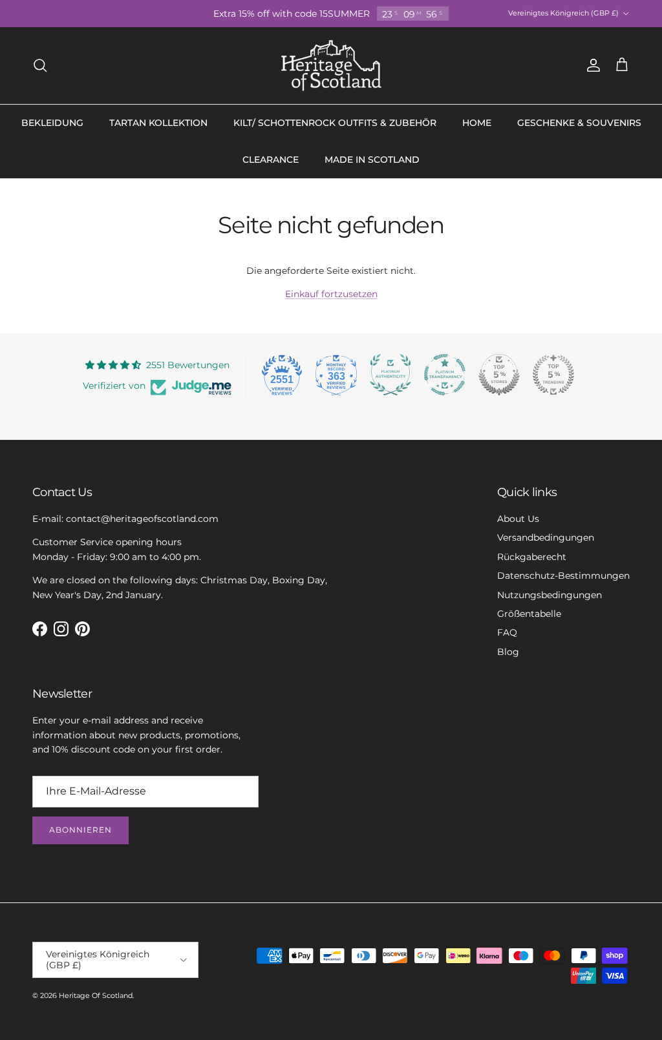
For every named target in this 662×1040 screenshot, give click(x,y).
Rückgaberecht (531, 557)
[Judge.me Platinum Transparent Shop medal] (444, 374)
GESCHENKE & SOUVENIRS (579, 123)
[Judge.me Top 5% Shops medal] (499, 374)
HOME (476, 123)
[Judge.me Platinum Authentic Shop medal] (390, 374)
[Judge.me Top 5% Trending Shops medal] (553, 374)
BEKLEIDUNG (52, 123)
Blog (508, 652)
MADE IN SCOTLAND (372, 159)
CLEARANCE (270, 159)
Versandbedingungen (545, 537)
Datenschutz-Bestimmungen (563, 575)
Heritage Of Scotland (96, 995)
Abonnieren (80, 830)
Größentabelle (529, 613)
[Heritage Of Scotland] (331, 65)
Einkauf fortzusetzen (331, 294)
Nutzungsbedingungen (549, 595)
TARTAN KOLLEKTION (158, 123)
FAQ (507, 632)
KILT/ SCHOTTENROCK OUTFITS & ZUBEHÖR (334, 123)
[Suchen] (40, 65)
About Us (518, 519)
